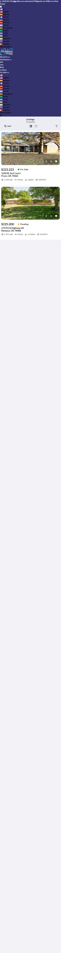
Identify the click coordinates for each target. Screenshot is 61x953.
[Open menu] (1, 115)
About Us (4, 57)
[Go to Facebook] (1, 6)
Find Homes (5, 60)
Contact (3, 70)
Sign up (3, 47)
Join (1, 65)
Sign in (9, 47)
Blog (2, 67)
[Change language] (2, 9)
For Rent (3, 72)
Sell (1, 62)
